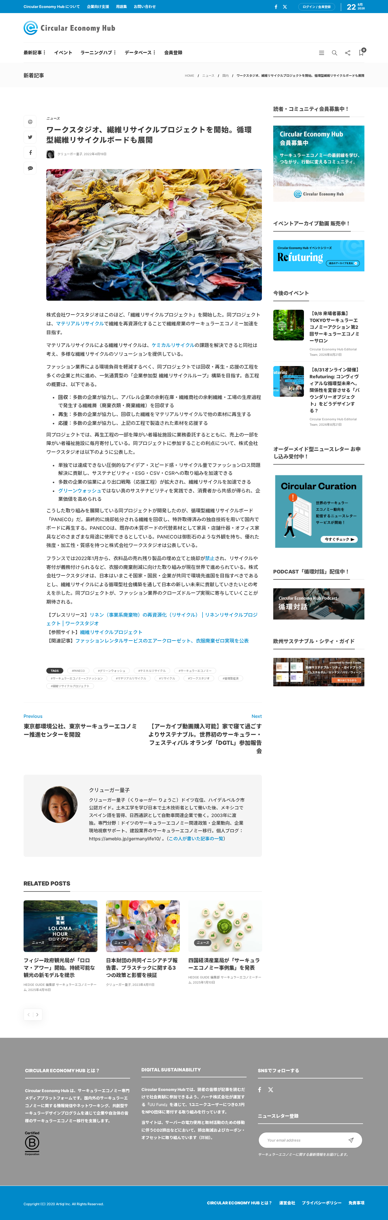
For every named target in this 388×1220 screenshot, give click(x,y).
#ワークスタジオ (199, 678)
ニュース (208, 76)
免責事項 (356, 1202)
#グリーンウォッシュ (111, 670)
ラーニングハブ (96, 52)
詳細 (205, 1137)
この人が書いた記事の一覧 (196, 838)
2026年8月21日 (330, 355)
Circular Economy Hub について (52, 6)
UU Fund (157, 1104)
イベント (63, 52)
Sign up (351, 1140)
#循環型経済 (231, 678)
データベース (138, 52)
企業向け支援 (98, 6)
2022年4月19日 (95, 154)
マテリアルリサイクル (80, 324)
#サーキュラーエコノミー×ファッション (77, 678)
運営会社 (287, 1202)
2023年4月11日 (143, 985)
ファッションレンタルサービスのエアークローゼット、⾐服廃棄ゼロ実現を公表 (162, 641)
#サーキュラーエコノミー (195, 670)
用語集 (121, 6)
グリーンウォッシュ (79, 491)
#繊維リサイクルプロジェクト (70, 686)
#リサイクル (167, 678)
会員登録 (173, 52)
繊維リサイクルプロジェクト (111, 632)
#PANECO (78, 670)
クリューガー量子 (69, 154)
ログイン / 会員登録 (317, 7)
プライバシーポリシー (322, 1202)
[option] (60, 947)
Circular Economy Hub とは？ (239, 1202)
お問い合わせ (145, 6)
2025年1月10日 (204, 982)
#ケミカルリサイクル (152, 670)
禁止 (210, 558)
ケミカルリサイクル (173, 345)
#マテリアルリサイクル (131, 678)
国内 (225, 76)
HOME (189, 76)
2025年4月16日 (39, 990)
